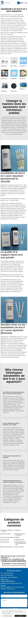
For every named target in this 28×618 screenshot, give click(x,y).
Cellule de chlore (6, 533)
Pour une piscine (19, 546)
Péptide (17, 537)
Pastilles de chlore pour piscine (20, 534)
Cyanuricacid (5, 539)
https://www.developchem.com (14, 583)
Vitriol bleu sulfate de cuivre (7, 531)
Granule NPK (5, 542)
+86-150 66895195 (12, 577)
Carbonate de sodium (7, 537)
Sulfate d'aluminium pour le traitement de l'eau (20, 543)
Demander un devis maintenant (14, 563)
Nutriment (17, 530)
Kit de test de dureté (7, 546)
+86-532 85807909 (8, 575)
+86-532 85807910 (8, 573)
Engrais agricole (19, 539)
